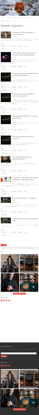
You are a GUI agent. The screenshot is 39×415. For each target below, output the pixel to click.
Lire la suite (2, 229)
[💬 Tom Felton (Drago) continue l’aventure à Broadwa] (10, 282)
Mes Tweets (3, 410)
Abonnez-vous (4, 356)
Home (2, 17)
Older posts (3, 245)
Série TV (15, 17)
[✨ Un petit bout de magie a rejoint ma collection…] (29, 282)
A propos (13, 20)
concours (30, 204)
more (2, 43)
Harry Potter (8, 17)
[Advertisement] (19, 240)
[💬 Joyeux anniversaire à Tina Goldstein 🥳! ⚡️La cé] (10, 263)
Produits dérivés (5, 20)
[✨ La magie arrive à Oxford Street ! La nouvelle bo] (29, 263)
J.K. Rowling (29, 17)
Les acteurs (21, 17)
